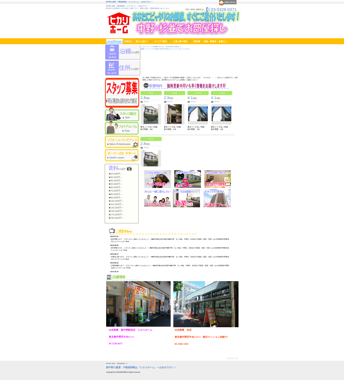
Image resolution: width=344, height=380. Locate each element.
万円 (145, 98)
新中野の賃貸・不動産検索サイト (117, 363)
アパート (146, 101)
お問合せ (227, 3)
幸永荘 (174, 93)
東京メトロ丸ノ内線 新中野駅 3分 (173, 128)
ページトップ (233, 358)
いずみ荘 (198, 93)
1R (165, 102)
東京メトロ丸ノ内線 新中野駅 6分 (149, 128)
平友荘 (151, 93)
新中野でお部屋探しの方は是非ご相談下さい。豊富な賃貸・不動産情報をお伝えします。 (138, 8)
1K (141, 102)
